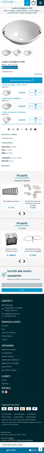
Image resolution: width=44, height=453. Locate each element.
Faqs (3, 329)
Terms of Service (9, 424)
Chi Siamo (5, 325)
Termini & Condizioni (8, 332)
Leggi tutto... (38, 74)
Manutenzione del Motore (10, 359)
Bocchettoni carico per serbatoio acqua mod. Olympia (33, 203)
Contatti (4, 339)
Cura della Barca (7, 353)
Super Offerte (6, 366)
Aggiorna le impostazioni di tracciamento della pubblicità (19, 420)
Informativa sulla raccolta (13, 445)
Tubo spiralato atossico (11, 201)
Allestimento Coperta (9, 349)
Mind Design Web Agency (25, 440)
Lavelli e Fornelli (16, 158)
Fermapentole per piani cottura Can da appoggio (32, 250)
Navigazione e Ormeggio (10, 363)
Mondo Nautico (7, 336)
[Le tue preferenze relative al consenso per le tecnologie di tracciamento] (40, 449)
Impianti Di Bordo (8, 356)
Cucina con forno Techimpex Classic (11, 250)
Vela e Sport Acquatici (9, 370)
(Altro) (11, 161)
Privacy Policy (37, 422)
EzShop (11, 438)
